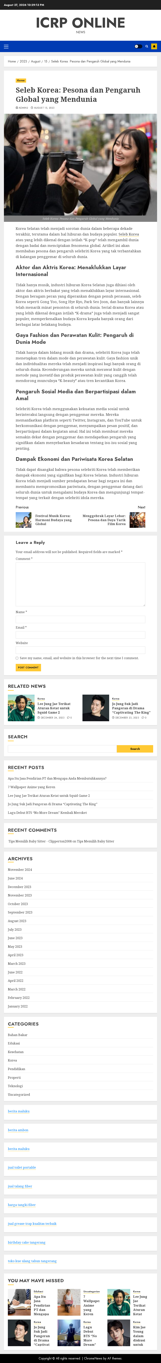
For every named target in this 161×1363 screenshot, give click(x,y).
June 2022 (15, 972)
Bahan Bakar (17, 1035)
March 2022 (17, 989)
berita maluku (18, 1111)
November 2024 (20, 869)
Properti (14, 1077)
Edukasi (14, 1043)
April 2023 (15, 955)
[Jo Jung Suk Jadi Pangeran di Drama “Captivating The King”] (95, 708)
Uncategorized (19, 1094)
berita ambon (18, 1130)
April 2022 (15, 980)
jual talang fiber (20, 1186)
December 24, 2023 (52, 717)
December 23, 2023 (127, 717)
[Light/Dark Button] (138, 46)
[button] (6, 46)
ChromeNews (93, 1358)
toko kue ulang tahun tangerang (32, 1261)
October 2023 (18, 904)
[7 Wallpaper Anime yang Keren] (69, 1302)
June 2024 (15, 878)
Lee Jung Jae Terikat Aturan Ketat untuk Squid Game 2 (54, 708)
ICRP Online (80, 23)
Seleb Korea (129, 234)
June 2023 (15, 938)
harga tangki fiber (22, 1205)
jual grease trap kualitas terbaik (32, 1223)
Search (17, 736)
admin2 (23, 108)
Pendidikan (16, 1069)
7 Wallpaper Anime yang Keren (31, 787)
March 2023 (17, 963)
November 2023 (20, 895)
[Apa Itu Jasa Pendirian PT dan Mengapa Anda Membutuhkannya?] (19, 1302)
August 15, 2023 (44, 108)
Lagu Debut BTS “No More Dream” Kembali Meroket (47, 813)
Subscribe (154, 46)
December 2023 (19, 887)
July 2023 (15, 929)
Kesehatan (16, 1052)
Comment (24, 559)
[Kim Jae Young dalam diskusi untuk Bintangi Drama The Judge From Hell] (118, 1333)
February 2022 (19, 998)
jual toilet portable (22, 1167)
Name (21, 612)
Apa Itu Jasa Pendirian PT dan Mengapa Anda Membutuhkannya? (57, 778)
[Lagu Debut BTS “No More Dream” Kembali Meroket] (69, 1333)
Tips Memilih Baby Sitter (95, 841)
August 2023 (17, 921)
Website (22, 643)
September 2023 (20, 912)
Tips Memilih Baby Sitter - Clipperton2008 (40, 841)
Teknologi (15, 1086)
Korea (21, 80)
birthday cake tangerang (27, 1242)
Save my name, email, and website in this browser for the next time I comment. (79, 658)
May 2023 (15, 946)
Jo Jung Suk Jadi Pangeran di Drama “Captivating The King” (131, 708)
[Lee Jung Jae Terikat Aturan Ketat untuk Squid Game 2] (21, 708)
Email (21, 627)
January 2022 (18, 1006)
